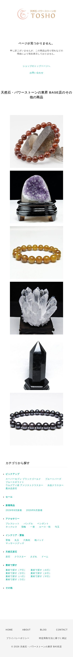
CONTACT (62, 630)
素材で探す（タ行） (41, 573)
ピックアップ (12, 474)
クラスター (20, 556)
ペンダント (43, 523)
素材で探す (11, 565)
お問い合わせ (36, 73)
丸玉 (17, 540)
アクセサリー (12, 518)
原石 (8, 556)
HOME (9, 630)
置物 (8, 540)
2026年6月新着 (34, 510)
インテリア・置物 (15, 535)
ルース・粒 (45, 527)
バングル (28, 523)
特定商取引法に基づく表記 (53, 638)
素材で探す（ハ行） (16, 576)
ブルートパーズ (53, 479)
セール (9, 497)
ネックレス (11, 527)
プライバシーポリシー (17, 638)
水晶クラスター (55, 485)
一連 (32, 527)
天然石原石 (11, 551)
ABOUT (26, 630)
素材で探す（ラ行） (16, 579)
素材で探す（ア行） (16, 570)
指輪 (23, 527)
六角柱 (26, 540)
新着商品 (10, 505)
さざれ (33, 556)
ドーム (44, 556)
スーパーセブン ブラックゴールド (23, 479)
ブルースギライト (15, 482)
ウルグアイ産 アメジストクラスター (24, 485)
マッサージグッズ (15, 543)
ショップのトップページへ (36, 66)
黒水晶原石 (11, 488)
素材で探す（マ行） (41, 576)
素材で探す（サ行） (16, 573)
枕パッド (39, 540)
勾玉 (57, 527)
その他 (9, 588)
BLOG (43, 630)
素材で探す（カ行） (41, 570)
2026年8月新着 (14, 510)
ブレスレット (12, 523)
